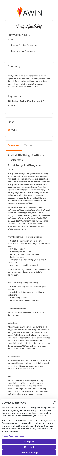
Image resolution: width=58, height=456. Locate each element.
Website (15, 130)
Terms (28, 145)
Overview (14, 145)
